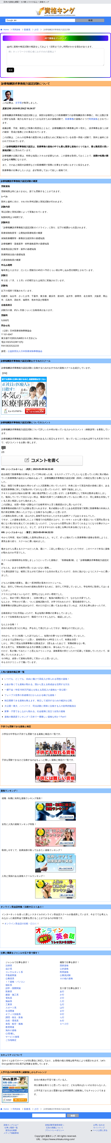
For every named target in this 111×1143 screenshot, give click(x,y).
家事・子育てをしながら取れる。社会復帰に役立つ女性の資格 (34, 711)
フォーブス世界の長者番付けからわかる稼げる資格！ (30, 695)
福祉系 (9, 984)
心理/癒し (10, 1033)
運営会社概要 (11, 1130)
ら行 (62, 1017)
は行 (62, 1007)
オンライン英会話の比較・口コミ (20, 923)
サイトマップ (99, 1127)
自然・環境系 (12, 1020)
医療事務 (69, 118)
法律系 (9, 965)
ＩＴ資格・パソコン (15, 981)
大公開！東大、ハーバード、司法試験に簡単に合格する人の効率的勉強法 (40, 705)
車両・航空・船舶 (14, 1023)
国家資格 (64, 965)
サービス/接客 (12, 1036)
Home (6, 29)
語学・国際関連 (13, 988)
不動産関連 (11, 975)
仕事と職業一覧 (11, 1127)
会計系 (9, 968)
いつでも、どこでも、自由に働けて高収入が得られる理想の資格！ (36, 678)
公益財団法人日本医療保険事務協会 (25, 351)
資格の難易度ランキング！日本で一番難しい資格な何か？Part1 (35, 716)
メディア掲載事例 (11, 1133)
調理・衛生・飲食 (14, 1017)
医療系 (27, 29)
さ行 (36, 29)
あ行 (62, 991)
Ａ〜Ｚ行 (64, 1023)
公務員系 (10, 978)
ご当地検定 (11, 1040)
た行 (62, 1001)
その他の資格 (66, 978)
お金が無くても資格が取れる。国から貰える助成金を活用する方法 (36, 684)
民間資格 (16, 29)
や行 (62, 1014)
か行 (62, 994)
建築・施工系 (12, 994)
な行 (62, 1004)
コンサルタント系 (14, 971)
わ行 (62, 1020)
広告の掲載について (54, 1127)
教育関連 (10, 1027)
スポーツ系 (11, 1007)
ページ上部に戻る (99, 1130)
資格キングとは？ (11, 1125)
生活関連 (10, 1010)
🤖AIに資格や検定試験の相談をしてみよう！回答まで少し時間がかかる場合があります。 (50, 46)
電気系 (9, 997)
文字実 (18, 102)
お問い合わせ (99, 1125)
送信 (10, 70)
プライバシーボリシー (54, 1130)
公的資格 (64, 968)
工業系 (9, 1004)
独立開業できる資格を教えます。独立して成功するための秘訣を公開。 (39, 700)
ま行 (62, 1010)
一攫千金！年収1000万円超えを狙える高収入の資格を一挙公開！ (36, 689)
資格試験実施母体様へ (54, 1125)
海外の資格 (11, 1030)
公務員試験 (65, 975)
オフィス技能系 (13, 1014)
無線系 (9, 1001)
